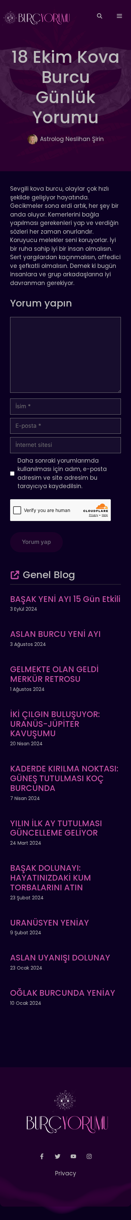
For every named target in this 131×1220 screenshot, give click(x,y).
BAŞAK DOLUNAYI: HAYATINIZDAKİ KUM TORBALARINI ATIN (50, 877)
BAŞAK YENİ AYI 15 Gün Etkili (65, 599)
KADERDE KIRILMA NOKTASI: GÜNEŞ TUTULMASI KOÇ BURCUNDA (64, 778)
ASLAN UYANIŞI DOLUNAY (60, 957)
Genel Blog (49, 574)
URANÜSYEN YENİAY (49, 922)
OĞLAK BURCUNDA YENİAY (62, 992)
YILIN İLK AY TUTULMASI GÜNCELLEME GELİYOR (56, 828)
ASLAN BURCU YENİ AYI (55, 634)
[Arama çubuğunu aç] (99, 16)
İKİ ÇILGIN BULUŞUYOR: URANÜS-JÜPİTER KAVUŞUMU (55, 724)
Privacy (65, 1173)
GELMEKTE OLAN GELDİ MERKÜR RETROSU (54, 674)
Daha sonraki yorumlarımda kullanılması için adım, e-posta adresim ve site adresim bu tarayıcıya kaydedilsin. (62, 473)
